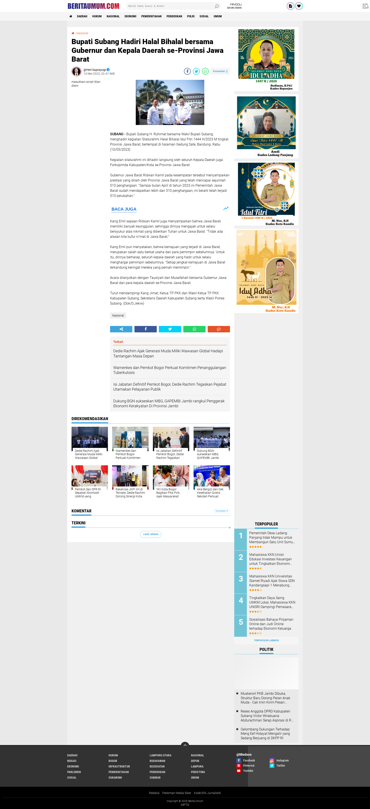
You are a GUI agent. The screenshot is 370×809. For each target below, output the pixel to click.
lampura (197, 766)
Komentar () (220, 71)
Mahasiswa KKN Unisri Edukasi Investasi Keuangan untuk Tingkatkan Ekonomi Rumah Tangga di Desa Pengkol (270, 559)
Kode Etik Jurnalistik (207, 793)
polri (191, 16)
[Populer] (298, 6)
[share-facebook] (187, 71)
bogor (113, 761)
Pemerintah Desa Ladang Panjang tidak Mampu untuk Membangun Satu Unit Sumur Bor (271, 537)
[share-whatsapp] (205, 71)
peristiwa (198, 772)
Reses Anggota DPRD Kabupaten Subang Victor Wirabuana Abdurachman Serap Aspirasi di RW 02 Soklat (267, 716)
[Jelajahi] (365, 6)
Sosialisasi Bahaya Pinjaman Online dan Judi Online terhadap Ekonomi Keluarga (271, 624)
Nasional (113, 16)
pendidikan (174, 16)
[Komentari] (219, 329)
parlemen (74, 772)
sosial (204, 16)
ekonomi (130, 16)
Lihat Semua (150, 534)
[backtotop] (185, 746)
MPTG (185, 804)
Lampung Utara (160, 755)
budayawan (157, 761)
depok (195, 761)
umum (218, 16)
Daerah (82, 16)
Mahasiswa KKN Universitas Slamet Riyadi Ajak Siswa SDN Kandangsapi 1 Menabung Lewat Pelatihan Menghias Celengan (272, 580)
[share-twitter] (196, 71)
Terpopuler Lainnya (266, 640)
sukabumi (115, 777)
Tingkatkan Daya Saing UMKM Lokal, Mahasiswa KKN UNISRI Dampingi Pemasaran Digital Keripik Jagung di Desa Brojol (272, 602)
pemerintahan (151, 16)
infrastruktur (119, 766)
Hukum (97, 16)
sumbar (155, 777)
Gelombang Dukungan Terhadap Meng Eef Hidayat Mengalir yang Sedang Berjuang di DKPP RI (265, 733)
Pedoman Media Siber (176, 793)
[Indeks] (290, 6)
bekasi (71, 761)
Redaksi (154, 793)
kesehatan (157, 766)
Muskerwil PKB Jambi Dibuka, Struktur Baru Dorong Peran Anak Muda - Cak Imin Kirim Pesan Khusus (265, 698)
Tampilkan (221, 511)
